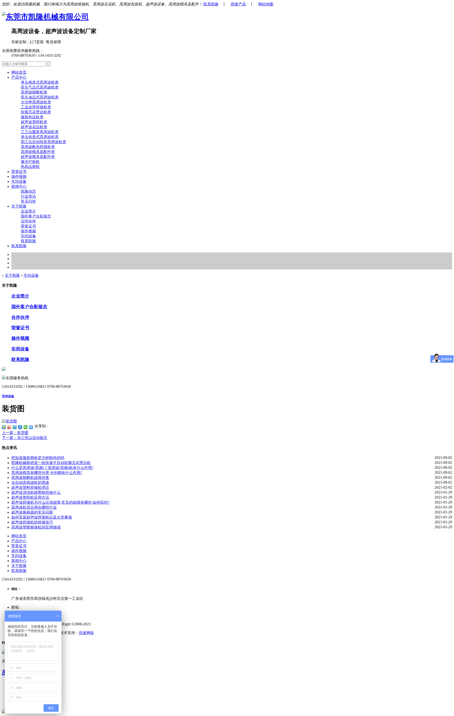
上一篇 (15, 433)
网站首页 (18, 72)
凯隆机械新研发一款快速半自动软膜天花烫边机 (51, 463)
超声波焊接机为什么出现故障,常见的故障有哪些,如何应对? (60, 502)
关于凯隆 (12, 275)
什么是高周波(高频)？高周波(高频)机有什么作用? (52, 468)
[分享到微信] (26, 427)
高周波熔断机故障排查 (30, 478)
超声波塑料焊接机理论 (30, 488)
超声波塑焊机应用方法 (30, 497)
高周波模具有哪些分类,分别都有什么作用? (46, 473)
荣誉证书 (18, 172)
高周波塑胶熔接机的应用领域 (36, 527)
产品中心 (18, 541)
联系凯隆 (210, 4)
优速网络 (86, 633)
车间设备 (18, 181)
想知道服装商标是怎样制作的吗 (37, 458)
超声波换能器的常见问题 (32, 512)
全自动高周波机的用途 (30, 483)
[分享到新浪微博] (9, 427)
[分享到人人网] (20, 427)
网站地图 (265, 4)
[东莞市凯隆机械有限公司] (45, 17)
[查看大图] (9, 421)
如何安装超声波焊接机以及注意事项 (41, 517)
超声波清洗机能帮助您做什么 (36, 492)
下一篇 (24, 438)
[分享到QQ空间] (4, 427)
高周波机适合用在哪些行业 (34, 507)
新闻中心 (18, 561)
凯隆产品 (238, 4)
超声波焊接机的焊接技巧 (32, 522)
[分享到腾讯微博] (15, 427)
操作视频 (18, 177)
